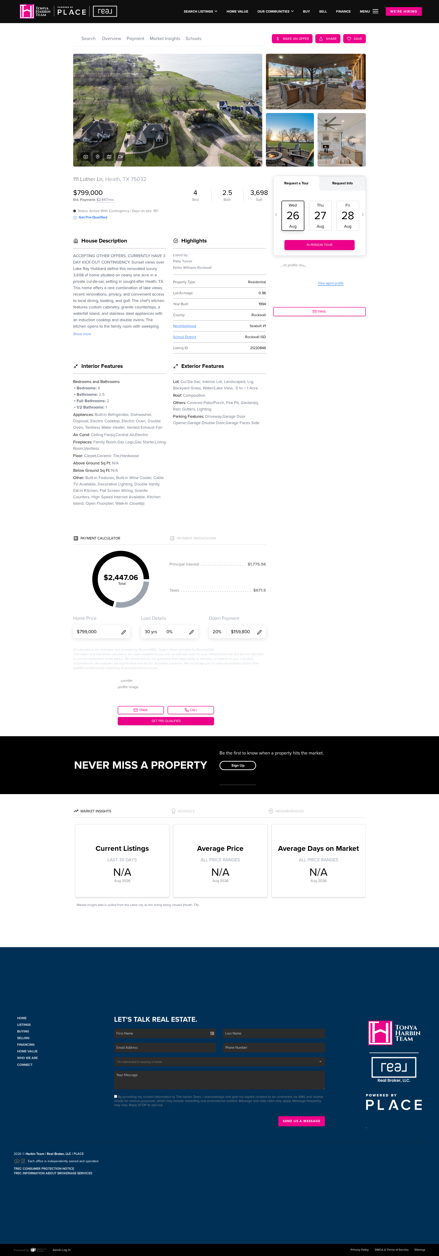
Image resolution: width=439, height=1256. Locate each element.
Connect (24, 1065)
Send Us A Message (301, 1121)
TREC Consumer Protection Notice (44, 1169)
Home (22, 1018)
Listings (24, 1025)
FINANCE (343, 11)
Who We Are (27, 1058)
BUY (306, 11)
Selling (23, 1038)
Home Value (237, 11)
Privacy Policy (360, 1250)
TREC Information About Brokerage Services (53, 1173)
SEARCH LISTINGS (198, 11)
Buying (23, 1031)
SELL (323, 11)
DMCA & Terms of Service (392, 1250)
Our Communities (273, 11)
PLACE (79, 1154)
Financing (26, 1045)
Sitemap (419, 1250)
